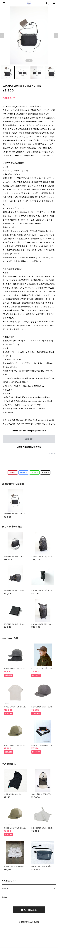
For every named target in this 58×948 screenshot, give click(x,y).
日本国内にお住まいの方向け (29, 447)
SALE (4, 897)
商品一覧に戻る (29, 909)
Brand (5, 888)
